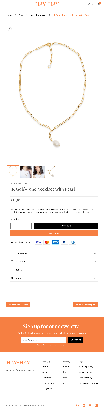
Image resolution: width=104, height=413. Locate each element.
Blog (64, 372)
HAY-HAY (19, 405)
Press (64, 377)
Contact (66, 383)
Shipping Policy (86, 366)
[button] (5, 4)
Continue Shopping (83, 305)
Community (48, 383)
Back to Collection (20, 305)
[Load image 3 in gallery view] (39, 171)
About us (66, 366)
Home (9, 15)
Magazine (47, 389)
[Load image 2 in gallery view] (26, 171)
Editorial (46, 377)
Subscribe (76, 339)
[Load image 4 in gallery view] (52, 171)
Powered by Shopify (34, 405)
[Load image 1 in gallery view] (13, 171)
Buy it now (54, 233)
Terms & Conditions (88, 383)
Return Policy (85, 372)
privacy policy (62, 345)
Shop (21, 15)
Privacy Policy (85, 377)
